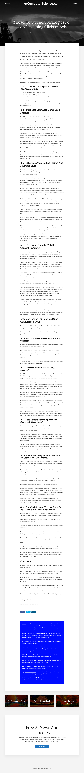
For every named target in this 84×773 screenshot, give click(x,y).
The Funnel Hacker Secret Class (31, 654)
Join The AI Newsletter (55, 32)
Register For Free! (42, 746)
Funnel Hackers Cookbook (67, 702)
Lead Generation (38, 32)
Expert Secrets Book (42, 701)
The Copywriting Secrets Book (32, 677)
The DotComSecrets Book (31, 666)
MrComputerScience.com (46, 768)
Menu (75, 3)
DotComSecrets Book (16, 701)
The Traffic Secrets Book (30, 660)
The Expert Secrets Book (30, 672)
